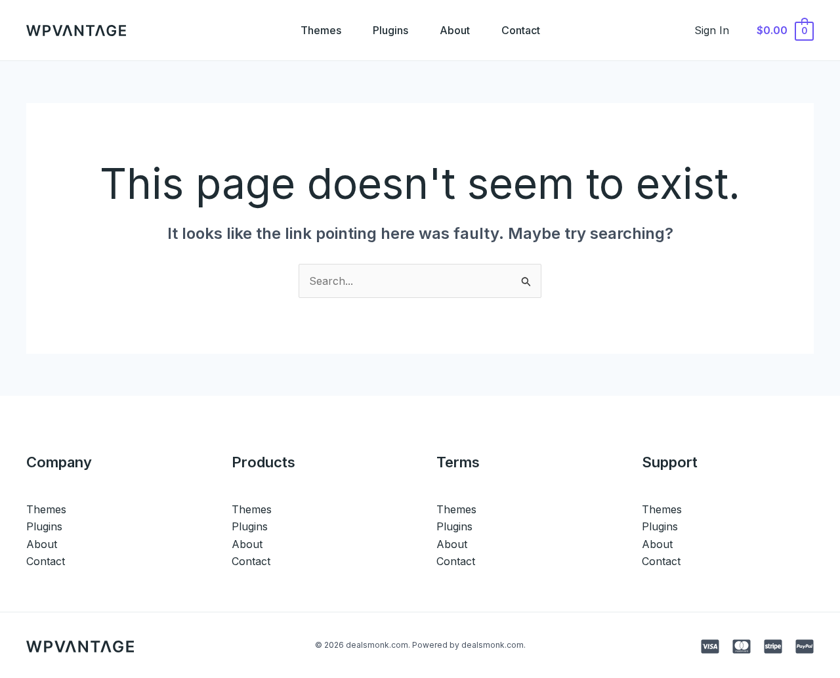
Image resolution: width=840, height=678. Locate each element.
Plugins (390, 30)
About (455, 30)
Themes (321, 30)
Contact (520, 30)
